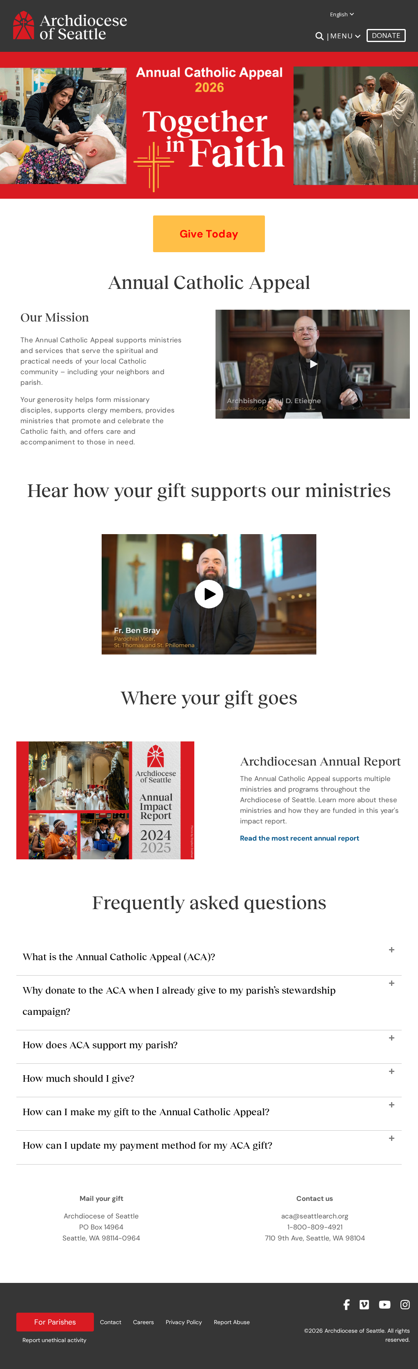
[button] (209, 233)
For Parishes (55, 1322)
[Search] (319, 36)
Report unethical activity (54, 1340)
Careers (143, 1322)
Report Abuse (232, 1322)
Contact (110, 1322)
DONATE (386, 35)
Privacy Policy (184, 1322)
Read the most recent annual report (299, 838)
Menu (341, 35)
